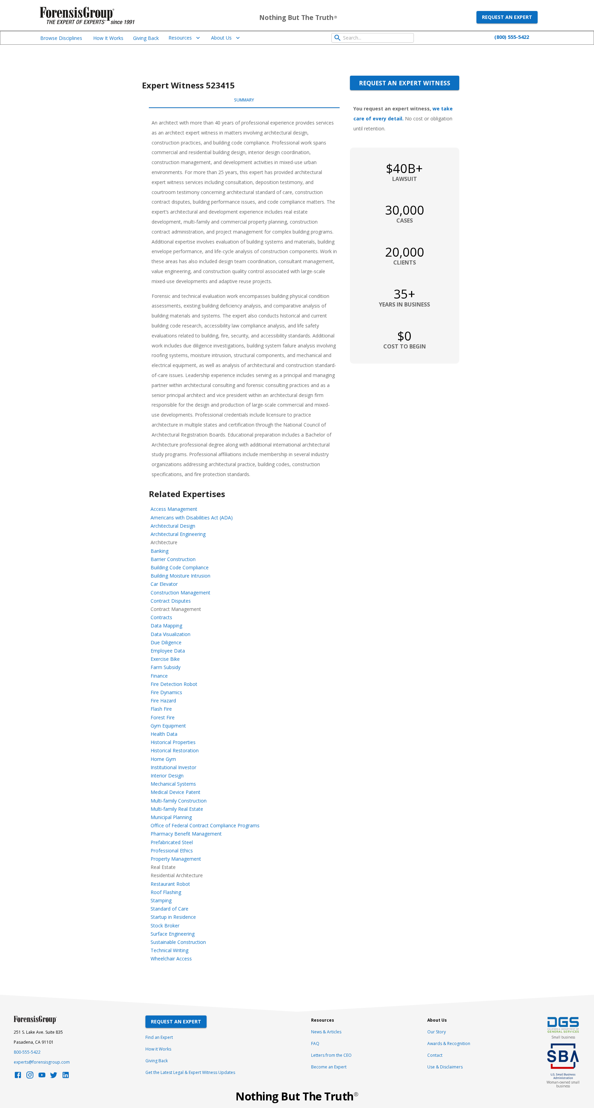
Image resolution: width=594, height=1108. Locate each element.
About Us (221, 37)
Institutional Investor (173, 767)
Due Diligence (166, 642)
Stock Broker (165, 925)
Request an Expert (507, 17)
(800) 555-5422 (511, 36)
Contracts (161, 617)
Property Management (176, 859)
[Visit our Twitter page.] (54, 1077)
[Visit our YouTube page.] (42, 1077)
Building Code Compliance (180, 567)
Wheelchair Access (171, 958)
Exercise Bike (165, 659)
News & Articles (326, 1032)
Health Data (164, 734)
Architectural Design (173, 526)
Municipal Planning (171, 817)
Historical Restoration (175, 750)
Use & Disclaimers (445, 1067)
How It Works (108, 38)
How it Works (158, 1049)
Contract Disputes (171, 601)
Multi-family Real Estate (177, 809)
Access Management (174, 509)
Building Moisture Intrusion (180, 575)
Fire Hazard (163, 700)
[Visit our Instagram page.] (30, 1077)
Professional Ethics (172, 850)
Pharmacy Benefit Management (186, 833)
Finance (159, 676)
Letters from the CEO (331, 1055)
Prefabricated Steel (172, 842)
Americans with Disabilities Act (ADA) (192, 517)
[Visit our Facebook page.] (18, 1077)
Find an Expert (159, 1037)
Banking (159, 551)
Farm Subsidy (165, 667)
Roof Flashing (166, 892)
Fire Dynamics (166, 692)
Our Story (436, 1032)
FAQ (315, 1043)
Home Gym (163, 759)
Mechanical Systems (173, 784)
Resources (180, 37)
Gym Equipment (168, 725)
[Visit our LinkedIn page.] (66, 1077)
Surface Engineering (173, 933)
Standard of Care (169, 908)
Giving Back (146, 38)
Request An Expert (176, 1021)
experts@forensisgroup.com (42, 1062)
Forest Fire (163, 717)
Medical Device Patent (175, 792)
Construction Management (180, 592)
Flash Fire (161, 709)
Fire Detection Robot (174, 684)
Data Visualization (170, 634)
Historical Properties (173, 742)
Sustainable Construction (178, 942)
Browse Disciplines (61, 38)
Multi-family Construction (179, 800)
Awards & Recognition (448, 1043)
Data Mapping (166, 625)
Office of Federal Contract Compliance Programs (205, 825)
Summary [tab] (244, 100)
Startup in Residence (173, 917)
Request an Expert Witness (404, 83)
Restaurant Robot (170, 884)
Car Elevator (164, 584)
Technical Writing (169, 950)
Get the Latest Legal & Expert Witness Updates (190, 1072)
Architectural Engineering (178, 534)
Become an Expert (328, 1067)
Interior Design (167, 775)
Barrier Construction (173, 559)
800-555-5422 (27, 1052)
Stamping (161, 900)
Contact (434, 1055)
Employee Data (168, 650)
